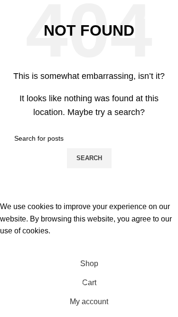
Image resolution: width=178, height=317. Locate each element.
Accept (18, 245)
